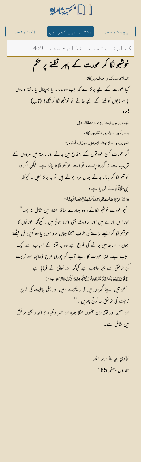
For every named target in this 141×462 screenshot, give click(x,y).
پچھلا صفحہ (116, 32)
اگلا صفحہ (25, 32)
